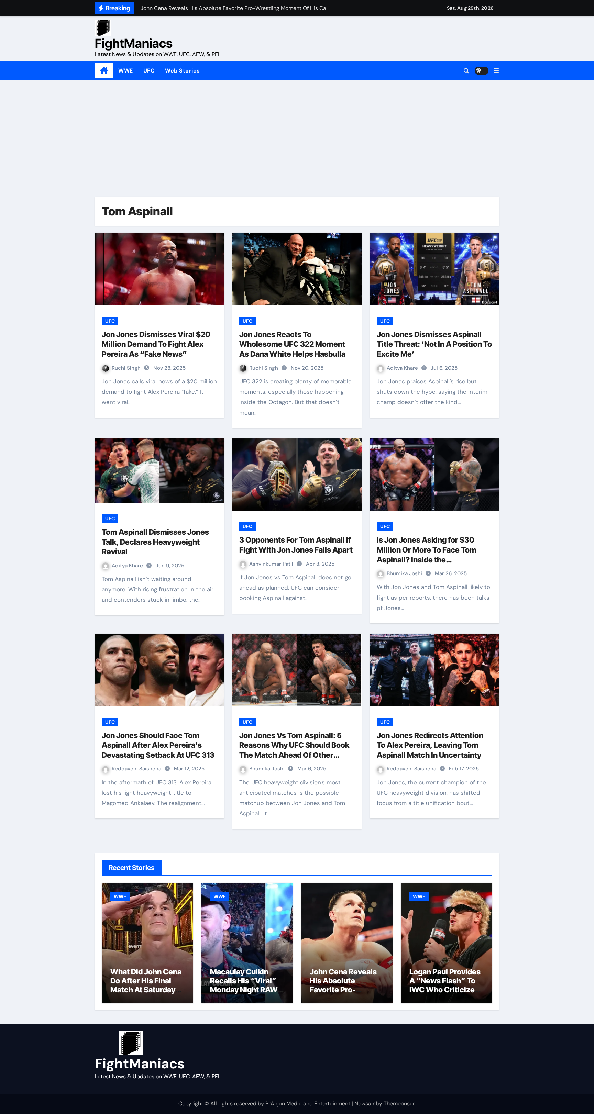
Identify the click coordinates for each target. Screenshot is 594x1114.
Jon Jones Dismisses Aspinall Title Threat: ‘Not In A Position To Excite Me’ (434, 344)
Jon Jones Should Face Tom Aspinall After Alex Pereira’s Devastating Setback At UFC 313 (158, 745)
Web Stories (182, 70)
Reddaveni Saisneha (137, 768)
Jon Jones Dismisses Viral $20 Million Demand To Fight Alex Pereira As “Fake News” (156, 344)
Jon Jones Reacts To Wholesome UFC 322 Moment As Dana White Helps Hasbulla (292, 344)
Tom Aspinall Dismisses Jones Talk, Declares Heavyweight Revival (155, 541)
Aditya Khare (403, 368)
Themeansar (399, 1103)
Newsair (364, 1103)
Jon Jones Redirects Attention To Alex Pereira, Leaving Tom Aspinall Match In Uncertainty (430, 745)
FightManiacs (134, 43)
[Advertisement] (297, 131)
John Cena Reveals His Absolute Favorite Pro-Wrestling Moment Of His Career (343, 990)
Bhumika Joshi (405, 573)
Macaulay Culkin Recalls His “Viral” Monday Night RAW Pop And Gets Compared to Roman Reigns (246, 994)
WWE (125, 70)
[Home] (104, 71)
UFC (149, 70)
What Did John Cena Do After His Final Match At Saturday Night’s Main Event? (146, 985)
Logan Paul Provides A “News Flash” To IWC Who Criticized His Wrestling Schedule (445, 990)
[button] (496, 70)
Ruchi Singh (127, 368)
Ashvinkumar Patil (272, 563)
